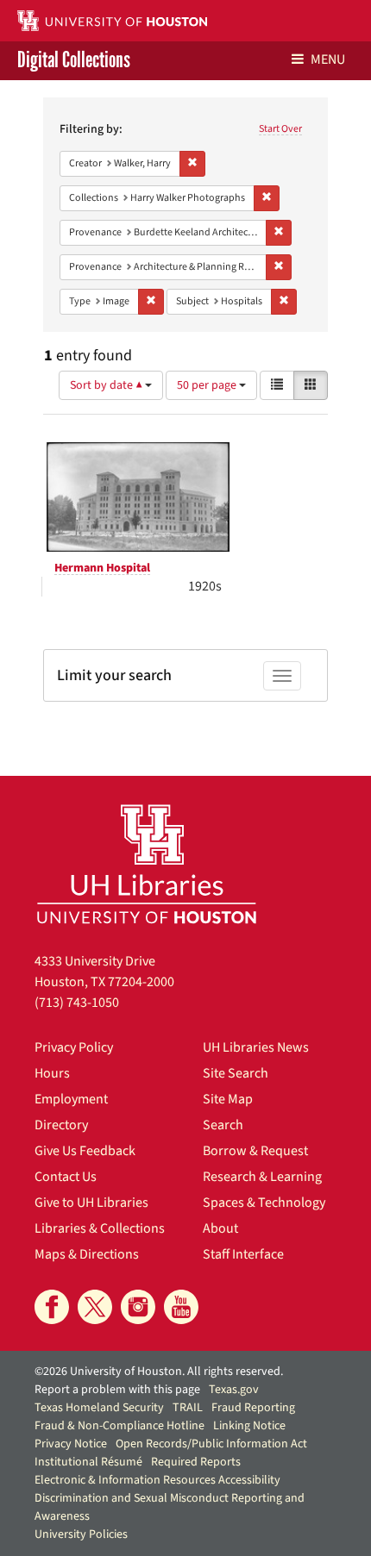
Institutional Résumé (88, 1462)
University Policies (81, 1534)
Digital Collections (73, 60)
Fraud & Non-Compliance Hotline (119, 1425)
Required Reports (196, 1462)
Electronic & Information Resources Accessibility (157, 1480)
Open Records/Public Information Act (211, 1444)
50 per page (208, 385)
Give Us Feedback (85, 1150)
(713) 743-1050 (77, 1002)
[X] (95, 1307)
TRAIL (188, 1407)
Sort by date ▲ (107, 385)
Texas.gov (234, 1389)
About (220, 1228)
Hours (52, 1073)
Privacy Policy (74, 1047)
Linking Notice (249, 1425)
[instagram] (138, 1307)
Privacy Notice (71, 1444)
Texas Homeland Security (99, 1407)
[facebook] (52, 1307)
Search (223, 1124)
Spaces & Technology (264, 1202)
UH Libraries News (256, 1047)
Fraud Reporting (253, 1407)
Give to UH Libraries (91, 1202)
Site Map (228, 1099)
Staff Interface (243, 1254)
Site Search (235, 1073)
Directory (61, 1124)
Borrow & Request (255, 1150)
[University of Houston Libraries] (147, 863)
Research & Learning (262, 1176)
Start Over (280, 129)
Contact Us (66, 1176)
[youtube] (181, 1307)
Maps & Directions (87, 1254)
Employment (71, 1099)
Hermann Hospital (102, 568)
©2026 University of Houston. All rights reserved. (159, 1371)
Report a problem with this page (117, 1389)
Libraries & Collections (100, 1228)
